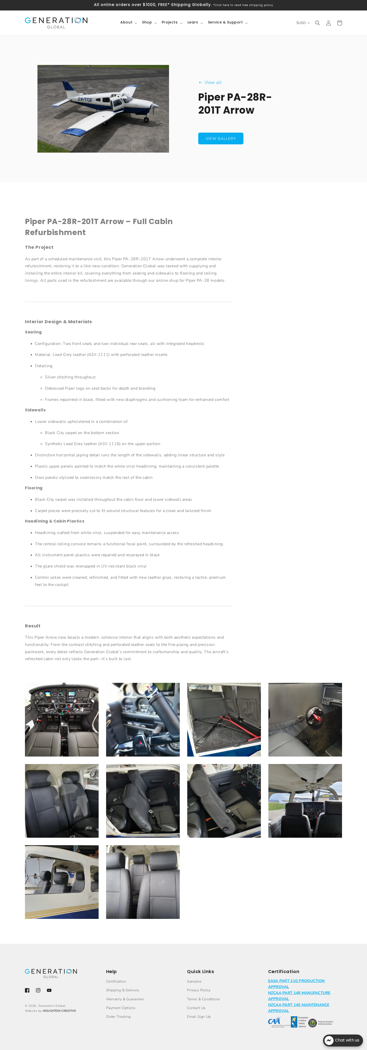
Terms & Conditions (203, 999)
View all (213, 82)
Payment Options (121, 1008)
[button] (128, 22)
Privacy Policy (198, 990)
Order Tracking (118, 1016)
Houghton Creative (59, 1011)
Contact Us (196, 1008)
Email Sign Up (199, 1016)
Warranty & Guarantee (125, 999)
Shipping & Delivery (122, 990)
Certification (116, 981)
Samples (194, 981)
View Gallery (221, 138)
